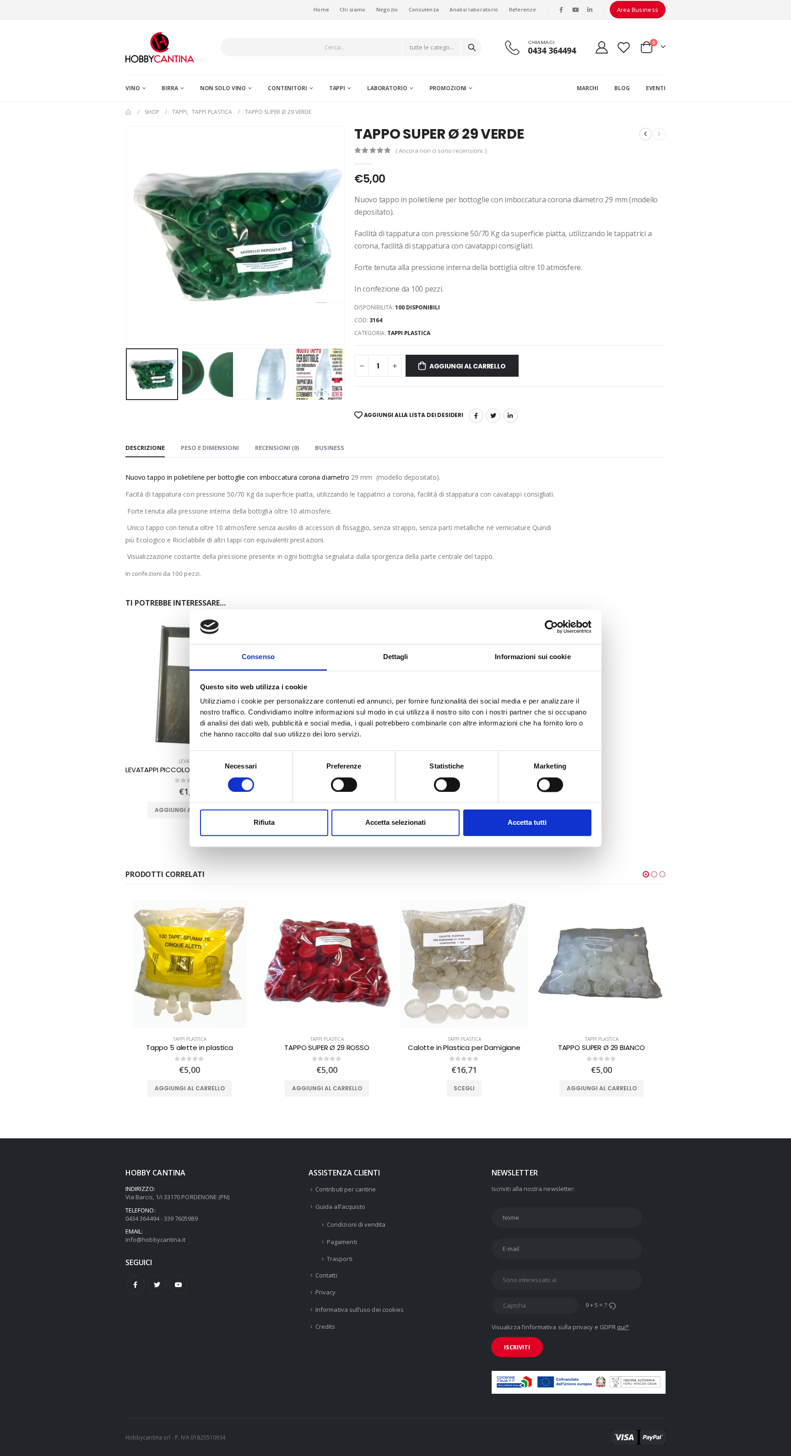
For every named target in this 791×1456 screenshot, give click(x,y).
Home (321, 9)
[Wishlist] (624, 47)
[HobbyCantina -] (159, 47)
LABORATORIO (387, 88)
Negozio (387, 9)
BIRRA (170, 88)
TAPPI (337, 88)
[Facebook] (561, 10)
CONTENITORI (287, 88)
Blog (622, 88)
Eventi (656, 88)
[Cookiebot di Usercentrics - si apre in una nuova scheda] (551, 626)
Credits (325, 1326)
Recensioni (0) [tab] (277, 448)
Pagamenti (342, 1242)
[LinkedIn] (590, 10)
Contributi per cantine (345, 1189)
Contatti (326, 1275)
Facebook (476, 415)
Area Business (638, 9)
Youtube (178, 1285)
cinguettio (493, 415)
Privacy (325, 1292)
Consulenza (424, 9)
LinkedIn (510, 415)
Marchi (587, 88)
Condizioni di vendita (356, 1224)
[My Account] (601, 47)
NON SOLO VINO (223, 88)
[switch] (344, 784)
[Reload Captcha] (612, 1305)
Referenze (522, 9)
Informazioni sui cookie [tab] (532, 657)
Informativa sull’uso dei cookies (359, 1309)
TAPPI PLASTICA (408, 333)
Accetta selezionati (395, 823)
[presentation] (128, 235)
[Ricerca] (472, 47)
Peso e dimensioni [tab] (210, 448)
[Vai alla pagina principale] (128, 112)
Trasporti (339, 1259)
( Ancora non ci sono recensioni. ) (441, 150)
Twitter (157, 1285)
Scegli (326, 1088)
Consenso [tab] (258, 657)
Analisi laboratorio (474, 9)
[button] (646, 874)
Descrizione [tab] (145, 448)
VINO (132, 88)
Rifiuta (264, 823)
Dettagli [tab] (395, 657)
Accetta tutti (527, 823)
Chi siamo (352, 9)
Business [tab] (329, 448)
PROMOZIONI (448, 88)
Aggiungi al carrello (467, 366)
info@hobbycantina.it (155, 1239)
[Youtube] (575, 10)
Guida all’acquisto (340, 1206)
